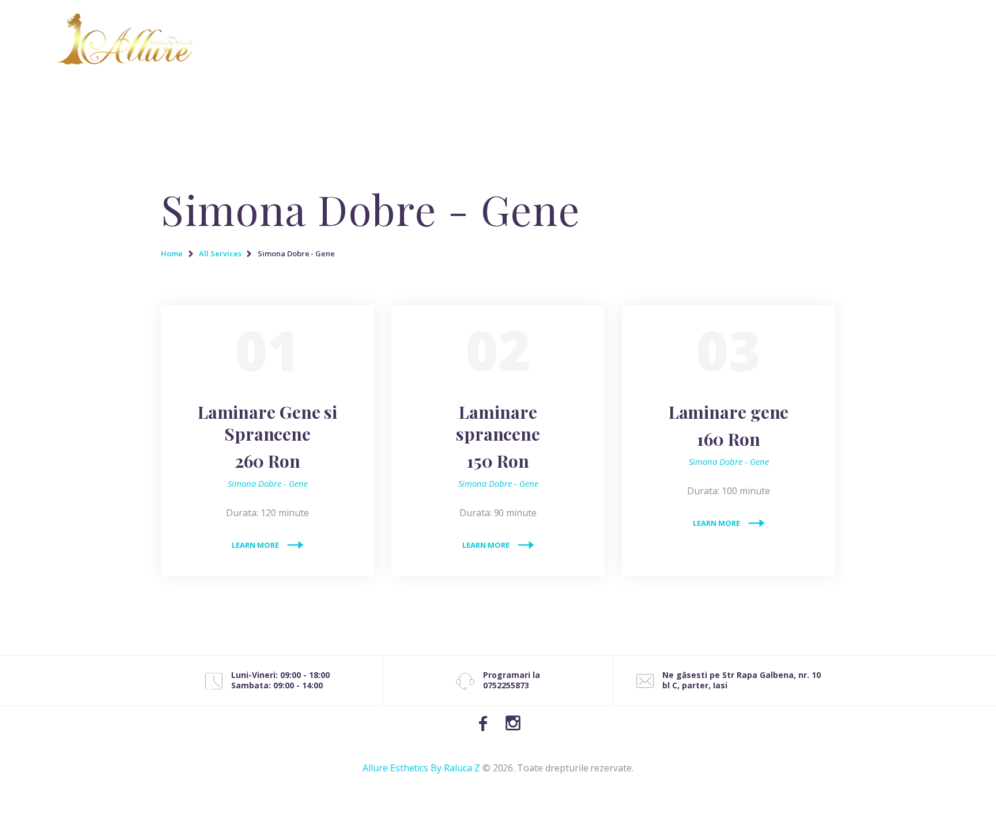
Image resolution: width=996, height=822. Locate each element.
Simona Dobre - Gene (268, 483)
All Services (220, 253)
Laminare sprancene (498, 436)
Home (172, 253)
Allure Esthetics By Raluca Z (421, 768)
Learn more (255, 545)
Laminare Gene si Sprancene (267, 436)
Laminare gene (729, 425)
